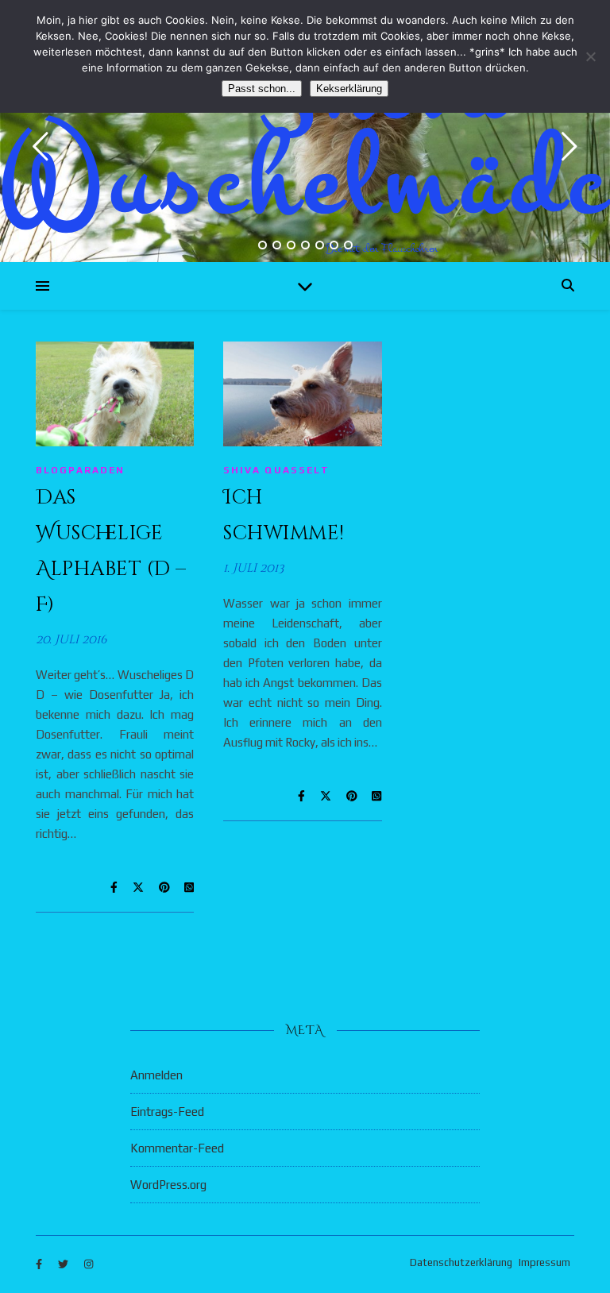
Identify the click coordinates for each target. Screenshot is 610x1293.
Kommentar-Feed (177, 1148)
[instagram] (88, 1265)
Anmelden (156, 1075)
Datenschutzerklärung (461, 1262)
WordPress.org (168, 1184)
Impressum (544, 1262)
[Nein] (590, 56)
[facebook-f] (40, 1265)
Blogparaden (80, 470)
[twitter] (64, 1265)
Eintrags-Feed (167, 1111)
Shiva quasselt (276, 470)
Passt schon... (261, 89)
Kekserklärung (349, 89)
